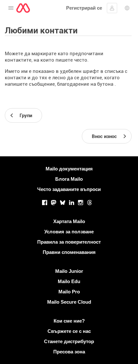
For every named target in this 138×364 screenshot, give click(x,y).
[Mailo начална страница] (23, 8)
